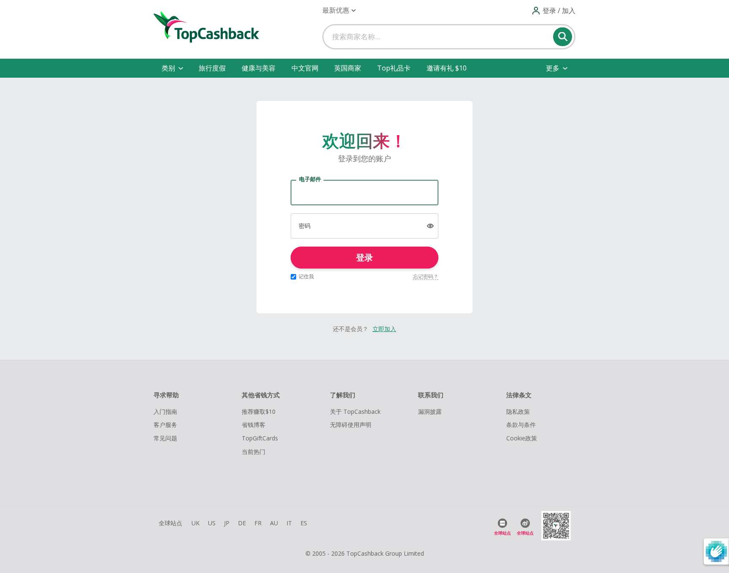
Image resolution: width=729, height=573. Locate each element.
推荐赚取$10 (258, 411)
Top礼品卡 (393, 68)
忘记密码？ (425, 276)
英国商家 (347, 68)
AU (274, 523)
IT (289, 523)
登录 (364, 257)
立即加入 (384, 329)
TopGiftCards (260, 438)
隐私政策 (518, 411)
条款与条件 (521, 425)
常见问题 (165, 438)
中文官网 (305, 68)
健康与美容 (258, 68)
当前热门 (253, 452)
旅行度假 (212, 68)
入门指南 (165, 411)
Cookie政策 (521, 438)
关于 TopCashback (355, 411)
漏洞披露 (430, 411)
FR (258, 523)
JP (227, 523)
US (212, 523)
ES (303, 523)
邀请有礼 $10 (447, 68)
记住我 (306, 276)
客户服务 (165, 425)
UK (196, 523)
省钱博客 (253, 425)
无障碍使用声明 (350, 425)
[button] (339, 10)
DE (242, 523)
